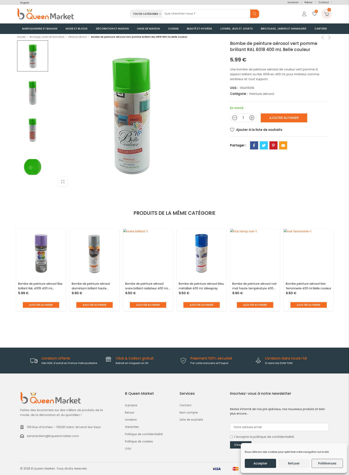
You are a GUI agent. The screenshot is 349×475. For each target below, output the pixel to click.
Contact (324, 2)
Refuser (294, 463)
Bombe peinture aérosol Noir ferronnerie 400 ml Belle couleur (308, 286)
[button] (41, 305)
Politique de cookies (139, 441)
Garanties (132, 427)
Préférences (327, 463)
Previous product (322, 38)
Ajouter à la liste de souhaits (259, 130)
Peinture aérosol (77, 36)
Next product (329, 38)
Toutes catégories (145, 14)
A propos (131, 405)
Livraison (293, 2)
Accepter (260, 463)
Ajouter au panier (284, 118)
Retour (308, 2)
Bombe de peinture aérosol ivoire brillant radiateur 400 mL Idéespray (146, 286)
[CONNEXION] (303, 14)
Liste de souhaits (191, 420)
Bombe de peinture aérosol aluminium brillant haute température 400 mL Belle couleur (91, 286)
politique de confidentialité (273, 437)
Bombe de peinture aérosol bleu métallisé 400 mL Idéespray (201, 286)
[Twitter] (264, 145)
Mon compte (189, 412)
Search (254, 14)
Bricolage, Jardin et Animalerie (47, 36)
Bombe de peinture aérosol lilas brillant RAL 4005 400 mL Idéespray (40, 286)
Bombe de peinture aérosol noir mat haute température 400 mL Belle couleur (254, 286)
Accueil (21, 36)
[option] (32, 55)
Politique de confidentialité (144, 434)
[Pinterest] (273, 145)
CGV (128, 449)
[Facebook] (254, 145)
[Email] (283, 145)
